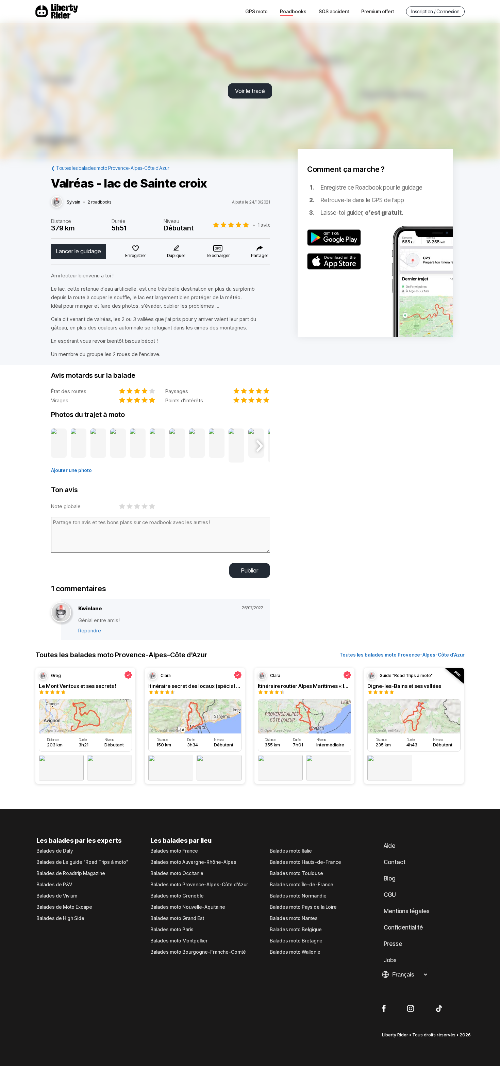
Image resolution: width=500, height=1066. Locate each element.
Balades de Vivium (56, 895)
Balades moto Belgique (296, 929)
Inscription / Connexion (435, 11)
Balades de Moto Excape (64, 907)
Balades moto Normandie (298, 895)
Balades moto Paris (172, 929)
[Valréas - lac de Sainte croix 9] (216, 446)
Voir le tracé (250, 90)
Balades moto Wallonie (295, 952)
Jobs (390, 960)
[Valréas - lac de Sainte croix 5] (138, 446)
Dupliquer (176, 255)
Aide (389, 845)
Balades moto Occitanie (176, 873)
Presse (393, 943)
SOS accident (334, 11)
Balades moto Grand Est (177, 918)
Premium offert (377, 11)
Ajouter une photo (71, 470)
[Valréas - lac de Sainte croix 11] (256, 446)
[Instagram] (410, 1009)
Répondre (89, 630)
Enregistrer (135, 255)
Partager (259, 255)
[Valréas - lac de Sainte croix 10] (236, 446)
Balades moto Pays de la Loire (303, 907)
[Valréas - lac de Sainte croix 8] (197, 446)
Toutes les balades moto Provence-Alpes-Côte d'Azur (402, 655)
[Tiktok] (439, 1009)
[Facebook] (384, 1009)
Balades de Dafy (54, 851)
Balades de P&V (54, 884)
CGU (390, 894)
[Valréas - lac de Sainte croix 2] (78, 446)
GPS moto (256, 11)
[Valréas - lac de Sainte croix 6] (157, 446)
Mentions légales (407, 911)
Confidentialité (403, 927)
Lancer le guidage (78, 251)
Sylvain (73, 202)
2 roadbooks (99, 202)
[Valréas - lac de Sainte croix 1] (59, 446)
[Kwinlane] (61, 612)
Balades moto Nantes (294, 918)
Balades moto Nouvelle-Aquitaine (187, 907)
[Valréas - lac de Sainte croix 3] (98, 446)
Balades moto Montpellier (178, 940)
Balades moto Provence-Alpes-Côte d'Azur (199, 884)
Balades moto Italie (291, 851)
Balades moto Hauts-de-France (305, 862)
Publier (249, 570)
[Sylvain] (57, 202)
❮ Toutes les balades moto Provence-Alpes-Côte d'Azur (110, 168)
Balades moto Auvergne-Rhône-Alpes (193, 862)
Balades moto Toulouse (296, 873)
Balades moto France (174, 851)
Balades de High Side (60, 918)
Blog (390, 878)
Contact (394, 862)
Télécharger (218, 255)
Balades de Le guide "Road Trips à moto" (82, 862)
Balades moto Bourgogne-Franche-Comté (198, 952)
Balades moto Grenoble (177, 895)
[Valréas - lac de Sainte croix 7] (177, 446)
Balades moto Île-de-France (301, 884)
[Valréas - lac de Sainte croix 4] (118, 446)
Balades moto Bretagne (296, 940)
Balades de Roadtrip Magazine (70, 873)
